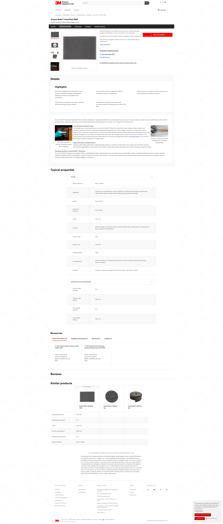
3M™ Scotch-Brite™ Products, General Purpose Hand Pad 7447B (94, 346)
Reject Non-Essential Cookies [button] (202, 514)
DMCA (78, 519)
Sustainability (58, 500)
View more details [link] (105, 44)
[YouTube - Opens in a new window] (154, 489)
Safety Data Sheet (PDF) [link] (108, 54)
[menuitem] (53, 26)
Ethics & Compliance (60, 505)
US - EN (162, 2)
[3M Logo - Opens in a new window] (65, 3)
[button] (211, 518)
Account (163, 10)
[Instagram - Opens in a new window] (167, 489)
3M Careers (58, 492)
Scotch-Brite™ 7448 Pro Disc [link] (110, 407)
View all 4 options (159, 35)
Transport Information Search (104, 493)
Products (58, 10)
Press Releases (82, 492)
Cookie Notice (199, 511)
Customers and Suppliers (61, 497)
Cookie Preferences (109, 519)
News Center (81, 489)
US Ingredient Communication (104, 510)
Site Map (132, 492)
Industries (68, 10)
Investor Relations (59, 495)
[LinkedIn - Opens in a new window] (148, 489)
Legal (62, 519)
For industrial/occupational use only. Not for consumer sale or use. (118, 63)
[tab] (59, 339)
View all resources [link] (105, 57)
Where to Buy (133, 495)
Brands (76, 10)
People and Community (61, 503)
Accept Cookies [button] (199, 518)
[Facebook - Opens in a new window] (160, 489)
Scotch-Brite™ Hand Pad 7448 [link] (86, 407)
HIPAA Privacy (72, 519)
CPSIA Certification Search (103, 496)
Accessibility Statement (86, 519)
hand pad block (134, 136)
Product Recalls (101, 512)
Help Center (133, 489)
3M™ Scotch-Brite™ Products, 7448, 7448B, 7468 (67, 346)
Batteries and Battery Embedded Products (107, 503)
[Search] (147, 3)
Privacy (66, 519)
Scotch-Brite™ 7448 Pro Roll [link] (135, 407)
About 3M (57, 489)
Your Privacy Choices (97, 519)
